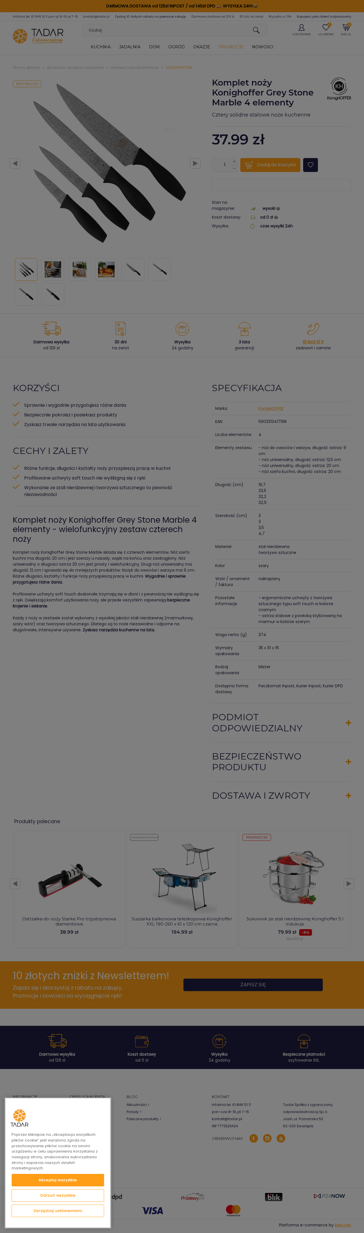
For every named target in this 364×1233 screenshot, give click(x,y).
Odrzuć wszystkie (58, 1195)
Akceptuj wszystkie (58, 1180)
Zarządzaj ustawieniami (58, 1210)
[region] (58, 1162)
